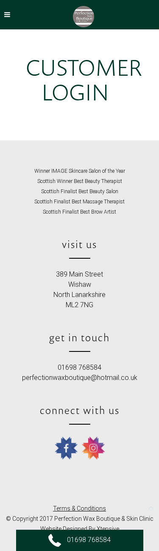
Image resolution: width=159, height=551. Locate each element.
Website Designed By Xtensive (79, 528)
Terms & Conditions (79, 508)
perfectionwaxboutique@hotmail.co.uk (79, 378)
